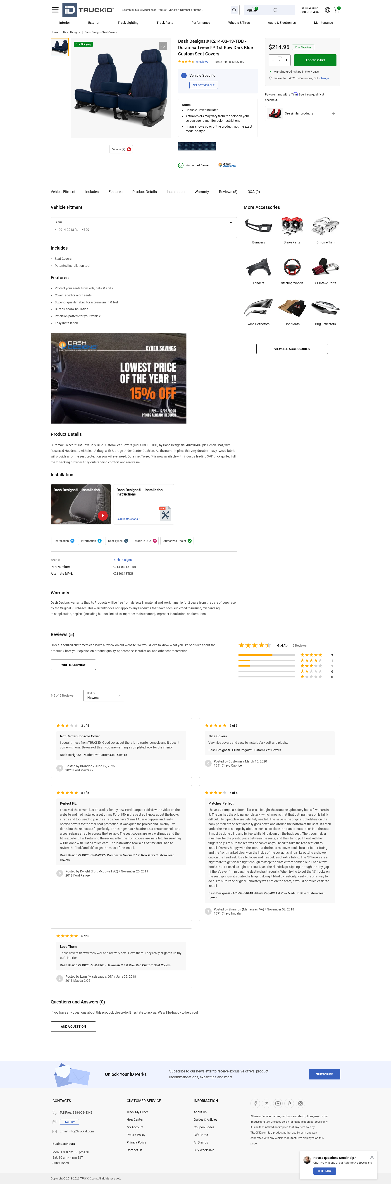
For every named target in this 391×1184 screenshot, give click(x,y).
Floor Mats (292, 324)
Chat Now (324, 1171)
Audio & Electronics (282, 22)
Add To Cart (315, 60)
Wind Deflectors (258, 324)
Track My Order (137, 1112)
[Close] (372, 1157)
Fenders (258, 283)
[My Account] (327, 10)
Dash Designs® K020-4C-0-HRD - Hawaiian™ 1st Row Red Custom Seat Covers (115, 965)
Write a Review (73, 665)
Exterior (94, 22)
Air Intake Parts (325, 283)
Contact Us (134, 1150)
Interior (64, 22)
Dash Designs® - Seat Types (117, 541)
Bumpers (258, 242)
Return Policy (136, 1135)
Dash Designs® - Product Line (90, 541)
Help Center (135, 1119)
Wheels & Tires (239, 22)
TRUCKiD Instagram (300, 1103)
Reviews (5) (228, 192)
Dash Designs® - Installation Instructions (140, 492)
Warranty (202, 192)
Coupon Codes (204, 1127)
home (54, 32)
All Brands (201, 1142)
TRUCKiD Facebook (255, 1103)
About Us (200, 1112)
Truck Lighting (128, 22)
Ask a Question (73, 1026)
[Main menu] (55, 10)
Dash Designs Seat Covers (101, 32)
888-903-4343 (310, 12)
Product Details (144, 192)
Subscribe (324, 1074)
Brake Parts (292, 242)
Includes (92, 192)
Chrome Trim (325, 242)
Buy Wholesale (204, 1150)
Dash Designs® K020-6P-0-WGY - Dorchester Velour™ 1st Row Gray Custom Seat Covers (117, 857)
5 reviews (202, 61)
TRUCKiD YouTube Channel (278, 1103)
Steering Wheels (292, 283)
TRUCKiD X (266, 1103)
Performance (200, 22)
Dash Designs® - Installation (121, 149)
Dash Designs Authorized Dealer (176, 541)
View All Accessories (292, 349)
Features (115, 192)
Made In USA (145, 541)
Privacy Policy (136, 1142)
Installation (176, 192)
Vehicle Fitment (63, 192)
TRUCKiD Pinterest (289, 1103)
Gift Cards (201, 1135)
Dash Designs (71, 32)
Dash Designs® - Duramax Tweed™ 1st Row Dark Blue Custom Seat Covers (60, 47)
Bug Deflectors (325, 324)
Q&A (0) (254, 192)
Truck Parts (165, 22)
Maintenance (323, 22)
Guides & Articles (205, 1119)
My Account (135, 1127)
